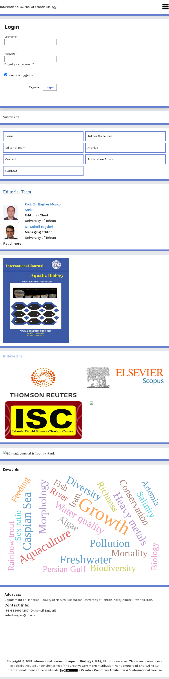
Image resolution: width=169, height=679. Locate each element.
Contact (11, 171)
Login (50, 87)
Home (9, 136)
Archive (92, 148)
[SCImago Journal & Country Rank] (84, 453)
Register (34, 87)
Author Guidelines (100, 136)
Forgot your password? (19, 64)
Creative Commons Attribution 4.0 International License (121, 670)
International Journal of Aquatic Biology (28, 7)
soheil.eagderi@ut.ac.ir (20, 615)
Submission (11, 117)
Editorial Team (15, 148)
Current (10, 159)
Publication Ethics (100, 159)
